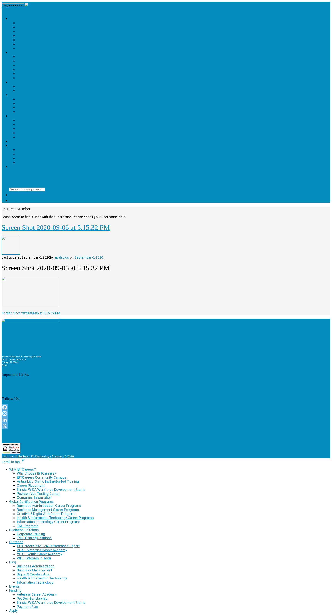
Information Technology (43, 137)
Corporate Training (37, 86)
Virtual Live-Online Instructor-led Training (63, 31)
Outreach (19, 95)
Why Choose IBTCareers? (42, 23)
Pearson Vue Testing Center (46, 44)
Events (16, 141)
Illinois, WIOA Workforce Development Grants (65, 40)
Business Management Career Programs (58, 61)
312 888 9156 (14, 365)
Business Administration (42, 120)
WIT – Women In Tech (37, 112)
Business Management (39, 124)
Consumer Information (40, 48)
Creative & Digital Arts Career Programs (59, 65)
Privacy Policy (8, 386)
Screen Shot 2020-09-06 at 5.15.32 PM (31, 313)
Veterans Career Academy (44, 150)
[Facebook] (117, 407)
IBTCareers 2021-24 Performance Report (57, 99)
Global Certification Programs (41, 52)
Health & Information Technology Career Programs (71, 69)
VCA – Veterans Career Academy (50, 103)
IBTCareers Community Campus (48, 27)
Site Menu (14, 176)
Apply (15, 166)
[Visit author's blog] (11, 253)
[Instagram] (117, 413)
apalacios (62, 257)
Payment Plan (31, 162)
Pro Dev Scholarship (38, 154)
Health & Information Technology (52, 133)
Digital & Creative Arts (41, 128)
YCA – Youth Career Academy (47, 107)
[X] (117, 426)
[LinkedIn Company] (117, 420)
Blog (14, 116)
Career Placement (36, 35)
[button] (117, 436)
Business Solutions (29, 82)
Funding (17, 145)
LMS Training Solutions (41, 90)
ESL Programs (31, 78)
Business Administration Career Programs (60, 57)
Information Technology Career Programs (61, 73)
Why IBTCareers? (26, 19)
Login (17, 200)
